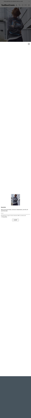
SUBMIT (15, 220)
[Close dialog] (29, 44)
